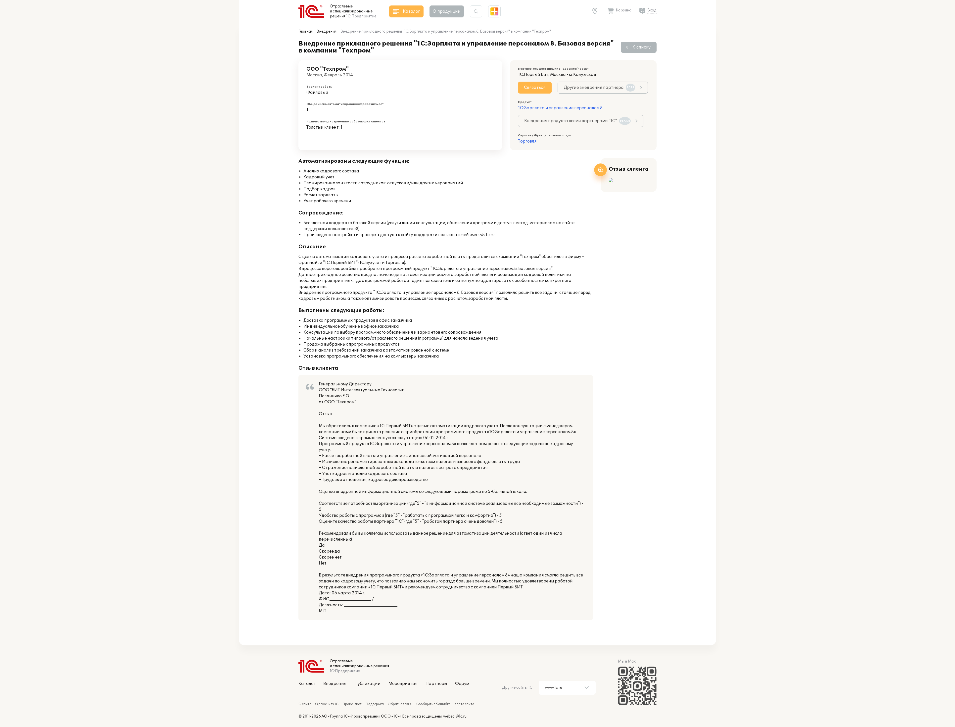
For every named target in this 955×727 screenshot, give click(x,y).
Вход (652, 10)
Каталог (306, 683)
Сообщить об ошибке (433, 704)
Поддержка (375, 704)
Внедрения (326, 31)
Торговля (527, 141)
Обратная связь (400, 704)
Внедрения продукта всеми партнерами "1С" (577, 120)
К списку (641, 47)
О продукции (447, 11)
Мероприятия (403, 683)
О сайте (304, 704)
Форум (462, 683)
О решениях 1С (326, 704)
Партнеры (436, 683)
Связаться (535, 87)
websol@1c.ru (455, 716)
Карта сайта (464, 704)
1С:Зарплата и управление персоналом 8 (560, 107)
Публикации (367, 683)
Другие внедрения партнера (599, 87)
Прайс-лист (352, 704)
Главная (305, 31)
